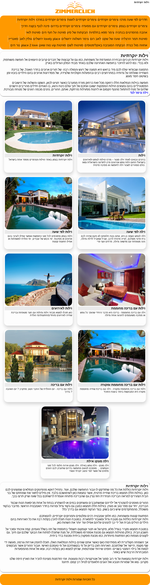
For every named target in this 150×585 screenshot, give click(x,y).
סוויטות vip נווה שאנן (52, 45)
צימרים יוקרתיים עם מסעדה (100, 26)
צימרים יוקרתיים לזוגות (81, 19)
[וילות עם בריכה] (38, 381)
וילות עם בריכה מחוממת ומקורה (123, 385)
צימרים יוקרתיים (108, 19)
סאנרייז (13, 39)
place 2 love (29, 45)
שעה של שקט (111, 39)
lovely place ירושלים (46, 39)
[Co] (75, 13)
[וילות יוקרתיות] (38, 151)
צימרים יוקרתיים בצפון (133, 26)
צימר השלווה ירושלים (75, 39)
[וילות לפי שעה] (38, 228)
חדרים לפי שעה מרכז (133, 19)
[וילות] (111, 151)
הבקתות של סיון (77, 32)
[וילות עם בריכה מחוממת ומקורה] (111, 381)
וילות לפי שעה (62, 232)
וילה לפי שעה (135, 232)
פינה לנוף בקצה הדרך (35, 26)
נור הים (15, 45)
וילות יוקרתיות (26, 19)
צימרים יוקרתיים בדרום (65, 26)
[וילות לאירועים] (38, 304)
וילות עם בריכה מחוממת (128, 308)
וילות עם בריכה (61, 385)
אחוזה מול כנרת (136, 45)
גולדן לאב (25, 39)
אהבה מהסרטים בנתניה (131, 32)
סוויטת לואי (33, 32)
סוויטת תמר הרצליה (134, 39)
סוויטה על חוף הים (54, 32)
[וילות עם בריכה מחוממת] (111, 304)
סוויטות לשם (75, 45)
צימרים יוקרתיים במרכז (51, 19)
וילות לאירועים (62, 308)
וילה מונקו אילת (98, 461)
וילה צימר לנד (139, 92)
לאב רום (95, 39)
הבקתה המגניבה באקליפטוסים (105, 45)
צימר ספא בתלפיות (101, 32)
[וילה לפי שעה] (111, 228)
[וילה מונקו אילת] (75, 457)
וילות (141, 155)
